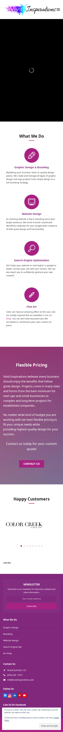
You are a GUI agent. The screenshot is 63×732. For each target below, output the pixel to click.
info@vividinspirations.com (20, 679)
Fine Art (31, 306)
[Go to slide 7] (39, 546)
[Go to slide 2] (24, 546)
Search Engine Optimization (31, 260)
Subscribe (31, 606)
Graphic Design (10, 627)
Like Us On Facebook (14, 704)
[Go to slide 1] (21, 546)
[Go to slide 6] (36, 546)
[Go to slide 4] (30, 546)
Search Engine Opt (12, 646)
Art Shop (7, 653)
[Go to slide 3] (27, 546)
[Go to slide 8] (41, 546)
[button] (58, 9)
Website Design (31, 213)
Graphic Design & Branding (31, 167)
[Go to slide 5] (33, 546)
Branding (7, 634)
